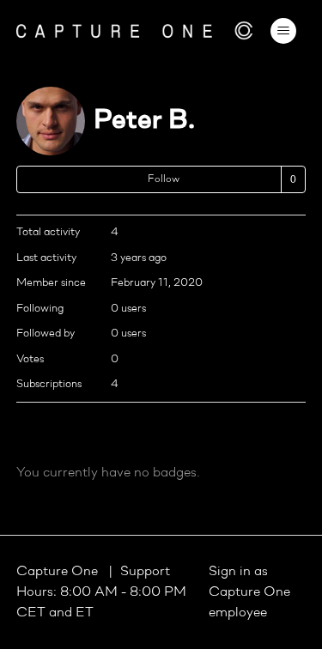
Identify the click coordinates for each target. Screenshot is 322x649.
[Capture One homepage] (134, 30)
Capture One (58, 572)
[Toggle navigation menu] (282, 31)
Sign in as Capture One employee (249, 592)
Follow (163, 179)
